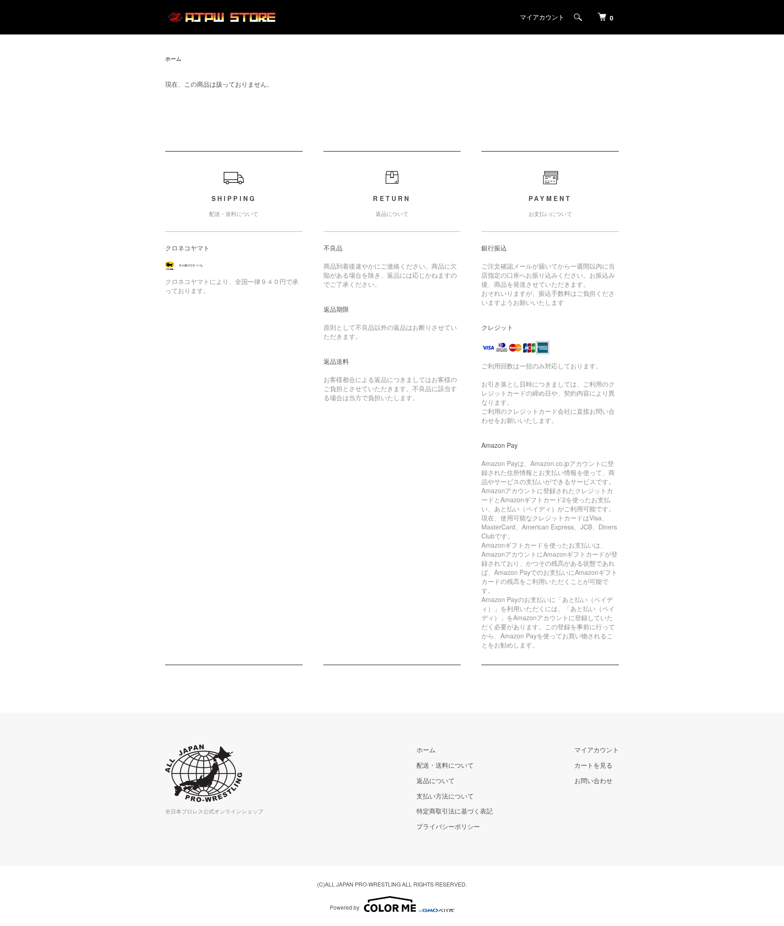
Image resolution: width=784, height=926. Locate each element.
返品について (435, 780)
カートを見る (593, 764)
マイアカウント (542, 16)
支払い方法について (445, 795)
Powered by (344, 907)
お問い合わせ (593, 780)
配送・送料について (445, 764)
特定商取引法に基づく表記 (454, 810)
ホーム (173, 58)
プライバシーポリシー (448, 826)
